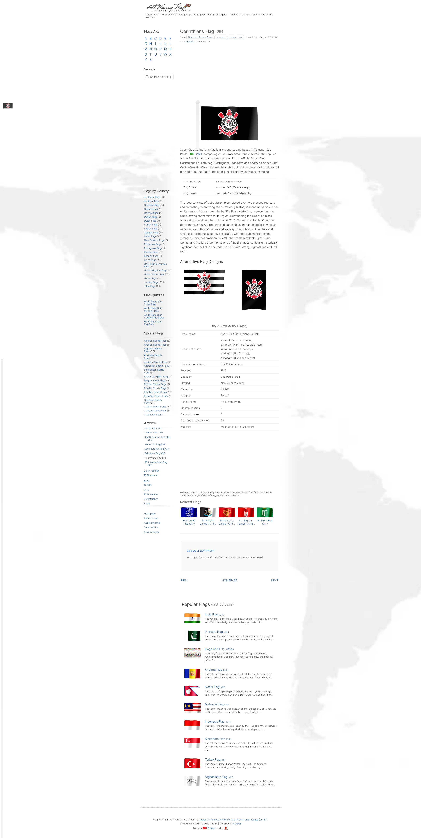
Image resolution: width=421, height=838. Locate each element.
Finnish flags (150, 224)
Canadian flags (152, 205)
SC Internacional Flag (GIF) (155, 463)
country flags (151, 282)
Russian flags (151, 252)
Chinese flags (151, 212)
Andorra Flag (216, 669)
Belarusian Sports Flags (156, 376)
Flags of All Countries (219, 649)
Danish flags (150, 216)
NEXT (274, 580)
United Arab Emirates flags (155, 265)
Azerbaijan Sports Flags (156, 365)
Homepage (150, 513)
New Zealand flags (154, 240)
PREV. (184, 580)
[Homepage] (167, 11)
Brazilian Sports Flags (200, 37)
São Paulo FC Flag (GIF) (157, 448)
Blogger (237, 823)
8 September (151, 498)
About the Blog (152, 522)
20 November (151, 470)
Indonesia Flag (218, 721)
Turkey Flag (216, 759)
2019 (146, 490)
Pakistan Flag (217, 631)
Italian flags (150, 236)
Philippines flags (152, 244)
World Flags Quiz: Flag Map (153, 323)
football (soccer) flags (229, 37)
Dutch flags (150, 220)
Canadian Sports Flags (153, 401)
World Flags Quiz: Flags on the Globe (154, 316)
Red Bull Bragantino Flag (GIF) (157, 438)
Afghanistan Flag (219, 777)
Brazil (198, 154)
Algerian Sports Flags (155, 340)
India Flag (214, 614)
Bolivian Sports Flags (155, 384)
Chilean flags (151, 209)
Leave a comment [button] (200, 551)
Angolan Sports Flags (155, 344)
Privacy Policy (151, 532)
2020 (146, 480)
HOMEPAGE (229, 580)
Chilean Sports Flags (155, 406)
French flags (150, 228)
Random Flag (151, 518)
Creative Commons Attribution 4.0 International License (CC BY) (233, 819)
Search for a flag (160, 76)
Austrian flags (151, 201)
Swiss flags (150, 259)
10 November (151, 494)
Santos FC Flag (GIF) (155, 444)
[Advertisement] (229, 70)
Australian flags (152, 197)
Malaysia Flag (217, 704)
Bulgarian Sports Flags (156, 396)
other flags (149, 286)
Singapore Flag (218, 738)
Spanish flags (151, 255)
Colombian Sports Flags (153, 416)
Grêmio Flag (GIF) (153, 432)
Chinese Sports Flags (155, 410)
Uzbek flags (150, 278)
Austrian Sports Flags (155, 362)
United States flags (154, 274)
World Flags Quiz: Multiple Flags (153, 309)
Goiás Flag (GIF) (152, 428)
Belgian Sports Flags (155, 380)
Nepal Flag (215, 687)
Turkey (211, 828)
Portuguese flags (153, 248)
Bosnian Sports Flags (155, 388)
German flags (151, 232)
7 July (147, 503)
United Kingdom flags (155, 270)
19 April (148, 484)
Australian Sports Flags (153, 356)
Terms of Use (151, 527)
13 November (151, 475)
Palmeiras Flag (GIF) (155, 453)
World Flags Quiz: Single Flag (153, 303)
